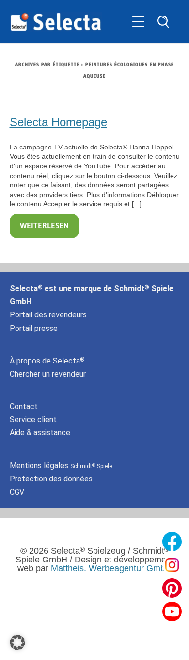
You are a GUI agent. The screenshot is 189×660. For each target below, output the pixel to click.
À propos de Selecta (47, 360)
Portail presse (34, 328)
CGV (17, 491)
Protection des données (51, 478)
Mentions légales (61, 465)
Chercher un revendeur (48, 374)
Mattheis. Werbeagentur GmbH (111, 568)
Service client (33, 419)
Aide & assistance (40, 432)
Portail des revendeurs (48, 314)
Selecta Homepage (58, 122)
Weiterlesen (44, 226)
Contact (24, 406)
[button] (17, 642)
